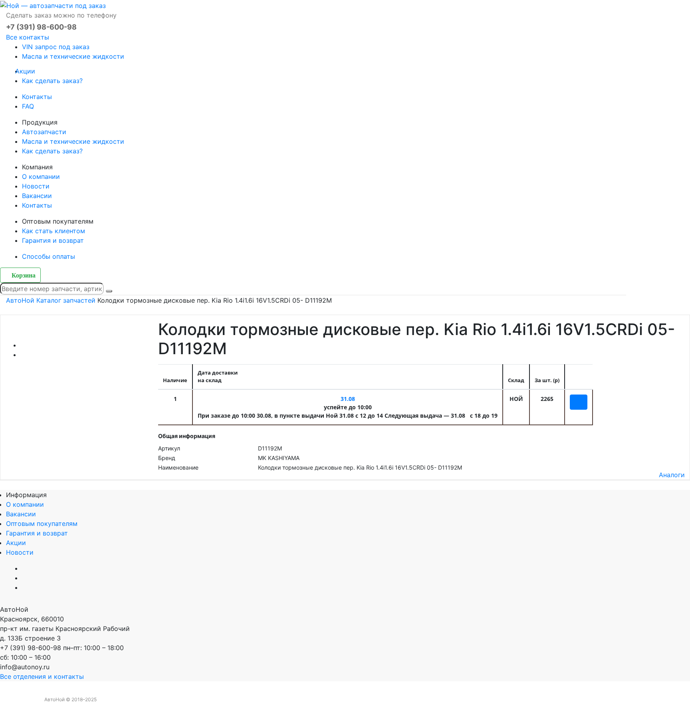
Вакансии (37, 196)
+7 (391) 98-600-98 (41, 27)
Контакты (37, 97)
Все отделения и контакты (42, 676)
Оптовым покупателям (41, 524)
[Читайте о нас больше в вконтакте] (333, 609)
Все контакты (27, 37)
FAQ (28, 106)
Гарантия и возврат (53, 240)
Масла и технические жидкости (73, 56)
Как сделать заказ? (52, 81)
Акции (28, 71)
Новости (36, 186)
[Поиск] (109, 291)
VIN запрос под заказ (55, 47)
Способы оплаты (48, 256)
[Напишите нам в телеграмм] (353, 609)
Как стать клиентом (53, 231)
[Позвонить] (2, 705)
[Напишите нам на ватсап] (372, 609)
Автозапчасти (44, 132)
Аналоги (672, 475)
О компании (41, 176)
